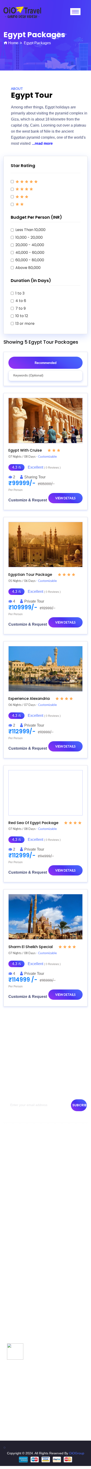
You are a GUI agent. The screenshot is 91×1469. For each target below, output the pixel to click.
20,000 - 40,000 (29, 245)
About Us (12, 1155)
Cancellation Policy (20, 1196)
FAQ (9, 1275)
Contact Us (14, 1163)
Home (13, 43)
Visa (9, 1258)
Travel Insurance (18, 1249)
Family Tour (14, 1344)
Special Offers (16, 1311)
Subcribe (79, 1105)
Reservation (15, 1205)
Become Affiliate (17, 1266)
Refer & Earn (15, 1283)
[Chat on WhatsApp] (15, 1351)
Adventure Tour (17, 1336)
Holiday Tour (15, 1319)
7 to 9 (20, 308)
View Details (65, 498)
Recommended (45, 363)
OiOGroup (76, 1453)
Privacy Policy (16, 1180)
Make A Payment (18, 1233)
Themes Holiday (18, 1328)
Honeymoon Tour (18, 1353)
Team (10, 1171)
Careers (12, 1241)
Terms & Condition (19, 1188)
